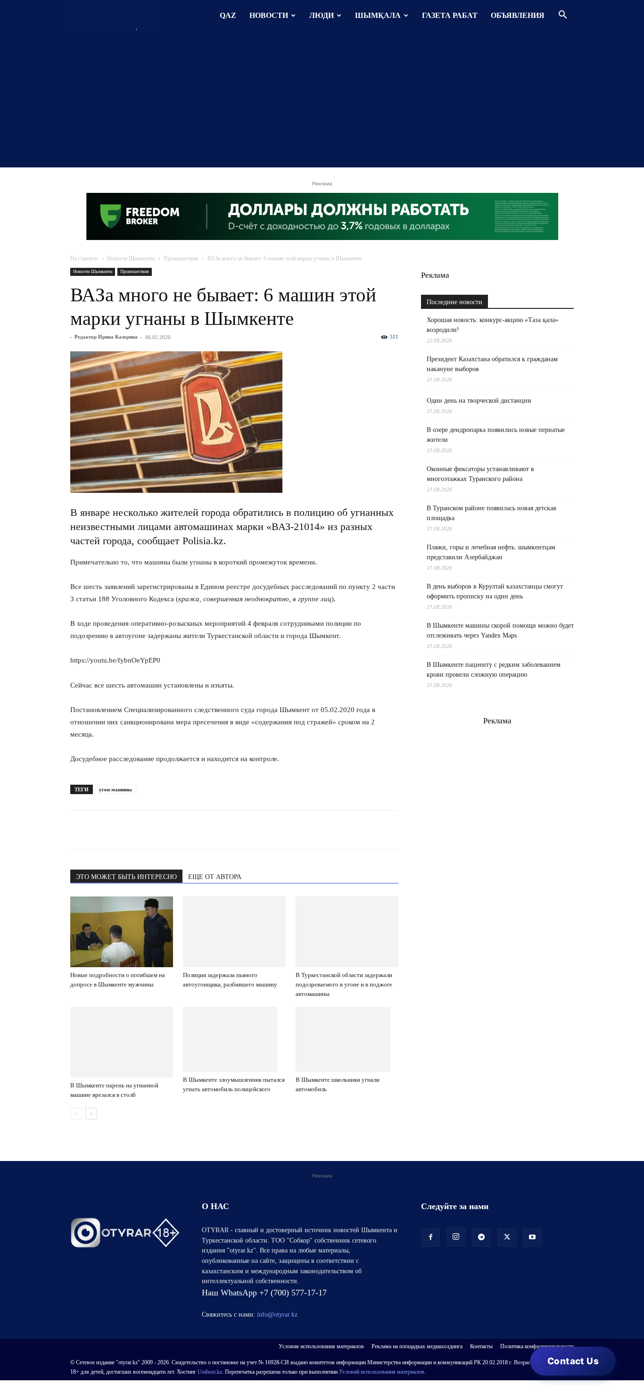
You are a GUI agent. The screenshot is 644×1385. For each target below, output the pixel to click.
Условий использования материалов (381, 1371)
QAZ (228, 15)
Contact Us (573, 1361)
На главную (84, 258)
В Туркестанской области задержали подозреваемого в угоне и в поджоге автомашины (344, 984)
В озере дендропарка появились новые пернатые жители (496, 434)
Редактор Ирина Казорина (106, 337)
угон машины (115, 789)
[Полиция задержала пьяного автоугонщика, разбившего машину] (234, 931)
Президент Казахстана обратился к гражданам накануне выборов (492, 364)
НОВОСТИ (268, 15)
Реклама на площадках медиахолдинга (417, 1346)
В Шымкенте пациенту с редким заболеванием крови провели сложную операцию (494, 669)
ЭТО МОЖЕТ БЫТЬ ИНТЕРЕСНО (126, 876)
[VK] (123, 830)
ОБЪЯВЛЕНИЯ (518, 15)
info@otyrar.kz (277, 1314)
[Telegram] (101, 830)
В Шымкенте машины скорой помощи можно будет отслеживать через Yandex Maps (500, 630)
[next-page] (91, 1114)
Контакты (481, 1346)
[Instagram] (455, 1236)
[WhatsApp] (79, 830)
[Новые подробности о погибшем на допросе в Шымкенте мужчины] (121, 931)
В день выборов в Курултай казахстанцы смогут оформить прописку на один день (495, 591)
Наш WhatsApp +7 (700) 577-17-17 (264, 1292)
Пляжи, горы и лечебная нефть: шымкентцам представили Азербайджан (491, 552)
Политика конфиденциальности (537, 1346)
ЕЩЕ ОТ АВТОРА (214, 876)
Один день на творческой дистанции (479, 400)
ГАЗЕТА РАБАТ (450, 15)
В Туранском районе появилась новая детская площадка (491, 513)
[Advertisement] (322, 101)
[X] (166, 830)
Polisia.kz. (203, 541)
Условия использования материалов (321, 1346)
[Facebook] (144, 830)
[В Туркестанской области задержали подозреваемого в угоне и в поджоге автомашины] (347, 931)
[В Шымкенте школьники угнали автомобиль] (347, 1039)
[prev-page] (76, 1114)
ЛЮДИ (321, 15)
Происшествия (181, 258)
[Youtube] (532, 1237)
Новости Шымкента (131, 258)
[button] (562, 15)
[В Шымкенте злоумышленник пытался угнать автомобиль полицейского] (234, 1039)
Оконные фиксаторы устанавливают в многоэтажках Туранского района (480, 473)
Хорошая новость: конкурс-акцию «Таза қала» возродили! (492, 324)
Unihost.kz (210, 1371)
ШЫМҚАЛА (378, 15)
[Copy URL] (188, 830)
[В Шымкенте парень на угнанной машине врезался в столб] (121, 1042)
